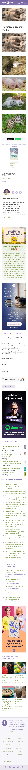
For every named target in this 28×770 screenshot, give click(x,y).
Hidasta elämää (8, 2)
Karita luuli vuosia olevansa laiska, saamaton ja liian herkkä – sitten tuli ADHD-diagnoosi (15, 498)
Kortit (20, 745)
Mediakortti (20, 748)
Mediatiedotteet (8, 751)
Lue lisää (7, 217)
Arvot (20, 738)
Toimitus (20, 754)
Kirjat (8, 745)
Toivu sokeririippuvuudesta (14, 586)
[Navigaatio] (25, 3)
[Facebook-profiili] (16, 192)
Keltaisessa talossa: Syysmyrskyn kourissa (18, 702)
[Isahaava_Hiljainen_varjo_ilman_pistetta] (14, 414)
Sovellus (20, 751)
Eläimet (5, 178)
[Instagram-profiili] (20, 192)
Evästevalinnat (8, 761)
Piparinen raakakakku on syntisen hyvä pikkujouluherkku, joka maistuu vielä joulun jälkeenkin (8, 704)
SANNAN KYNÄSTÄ (9, 214)
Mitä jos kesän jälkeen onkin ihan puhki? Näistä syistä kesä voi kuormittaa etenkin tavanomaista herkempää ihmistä (15, 555)
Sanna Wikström (9, 174)
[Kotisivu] (13, 192)
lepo (4, 181)
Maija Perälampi (18, 706)
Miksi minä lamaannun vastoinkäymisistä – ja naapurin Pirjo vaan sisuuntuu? (15, 531)
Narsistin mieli (10, 591)
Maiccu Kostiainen (6, 682)
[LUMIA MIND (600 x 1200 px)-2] (14, 306)
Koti (9, 178)
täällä (11, 731)
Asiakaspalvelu (8, 741)
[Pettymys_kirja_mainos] (14, 629)
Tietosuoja (7, 758)
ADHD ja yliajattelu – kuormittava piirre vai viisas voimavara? (14, 486)
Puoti (7, 754)
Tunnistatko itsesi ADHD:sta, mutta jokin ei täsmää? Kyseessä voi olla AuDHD (15, 538)
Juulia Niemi (4, 710)
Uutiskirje (8, 748)
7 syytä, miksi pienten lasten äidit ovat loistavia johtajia (20, 678)
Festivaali (20, 741)
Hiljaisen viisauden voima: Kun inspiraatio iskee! (7, 678)
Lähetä (18, 139)
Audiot (8, 738)
